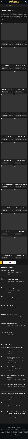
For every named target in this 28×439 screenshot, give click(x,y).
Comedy (17, 272)
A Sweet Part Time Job (7, 89)
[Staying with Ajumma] (3, 323)
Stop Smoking (10, 270)
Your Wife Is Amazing (12, 314)
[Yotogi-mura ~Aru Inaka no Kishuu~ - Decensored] (3, 347)
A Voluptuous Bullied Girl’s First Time (16, 384)
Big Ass (22, 351)
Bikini (24, 379)
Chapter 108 (4, 234)
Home (9, 427)
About (13, 427)
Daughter (19, 405)
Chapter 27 (18, 234)
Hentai (9, 272)
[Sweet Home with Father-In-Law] (3, 403)
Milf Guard (9, 332)
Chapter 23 (4, 186)
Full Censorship (11, 419)
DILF (23, 405)
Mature (20, 281)
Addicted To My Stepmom (13, 279)
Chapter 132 (18, 44)
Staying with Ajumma (12, 323)
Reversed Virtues (21, 160)
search (26, 2)
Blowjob (9, 399)
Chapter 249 (18, 139)
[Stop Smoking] (3, 270)
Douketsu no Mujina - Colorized (14, 366)
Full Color (9, 370)
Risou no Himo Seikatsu (7, 42)
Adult (12, 386)
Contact (18, 427)
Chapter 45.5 (5, 91)
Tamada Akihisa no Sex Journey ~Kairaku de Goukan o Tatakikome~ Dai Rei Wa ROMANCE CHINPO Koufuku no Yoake (16, 413)
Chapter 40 (18, 115)
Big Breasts (10, 353)
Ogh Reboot (21, 231)
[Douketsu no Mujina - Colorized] (3, 366)
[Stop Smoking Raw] (3, 288)
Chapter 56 (4, 163)
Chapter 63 (18, 68)
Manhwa (12, 272)
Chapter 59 (4, 257)
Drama (21, 272)
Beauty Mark (10, 368)
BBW (13, 351)
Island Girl (7, 207)
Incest (9, 407)
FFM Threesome (11, 362)
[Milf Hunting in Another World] (3, 297)
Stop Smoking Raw (11, 288)
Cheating (15, 405)
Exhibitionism (22, 360)
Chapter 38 (4, 210)
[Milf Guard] (3, 332)
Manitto (7, 65)
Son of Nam (21, 89)
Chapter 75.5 (18, 91)
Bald (12, 417)
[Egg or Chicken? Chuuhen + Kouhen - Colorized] (3, 375)
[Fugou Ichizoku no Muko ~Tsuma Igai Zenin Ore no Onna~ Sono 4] (3, 393)
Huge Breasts (15, 370)
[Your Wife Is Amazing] (3, 314)
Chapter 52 (18, 163)
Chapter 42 (18, 186)
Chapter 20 (4, 139)
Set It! (7, 231)
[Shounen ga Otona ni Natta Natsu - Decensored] (3, 357)
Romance (9, 274)
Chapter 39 (18, 210)
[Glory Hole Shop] (3, 305)
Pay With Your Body (20, 207)
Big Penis (22, 417)
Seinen (24, 281)
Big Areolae (17, 351)
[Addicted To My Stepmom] (3, 279)
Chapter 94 (4, 68)
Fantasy (17, 299)
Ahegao (9, 351)
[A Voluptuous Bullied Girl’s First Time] (3, 384)
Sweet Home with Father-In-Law (14, 403)
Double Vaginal (16, 360)
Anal (12, 379)
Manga (15, 386)
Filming (16, 362)
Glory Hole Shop (11, 305)
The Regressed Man (20, 65)
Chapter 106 (4, 44)
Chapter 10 (4, 115)
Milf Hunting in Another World (14, 297)
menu (2, 2)
